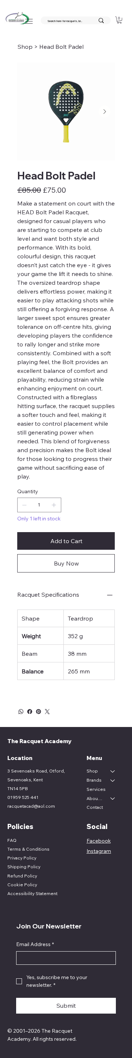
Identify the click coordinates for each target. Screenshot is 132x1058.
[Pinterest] (38, 711)
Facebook (99, 840)
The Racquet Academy (40, 741)
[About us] (113, 798)
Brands (94, 780)
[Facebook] (29, 711)
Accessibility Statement (32, 893)
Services (96, 789)
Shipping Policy (23, 866)
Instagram (99, 851)
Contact (95, 807)
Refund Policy (22, 876)
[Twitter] (47, 711)
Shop (92, 771)
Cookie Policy (22, 884)
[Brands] (113, 780)
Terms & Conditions (28, 849)
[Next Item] (104, 111)
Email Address (35, 944)
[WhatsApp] (21, 711)
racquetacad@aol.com (31, 806)
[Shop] (113, 771)
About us (95, 798)
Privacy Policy (21, 858)
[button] (119, 20)
